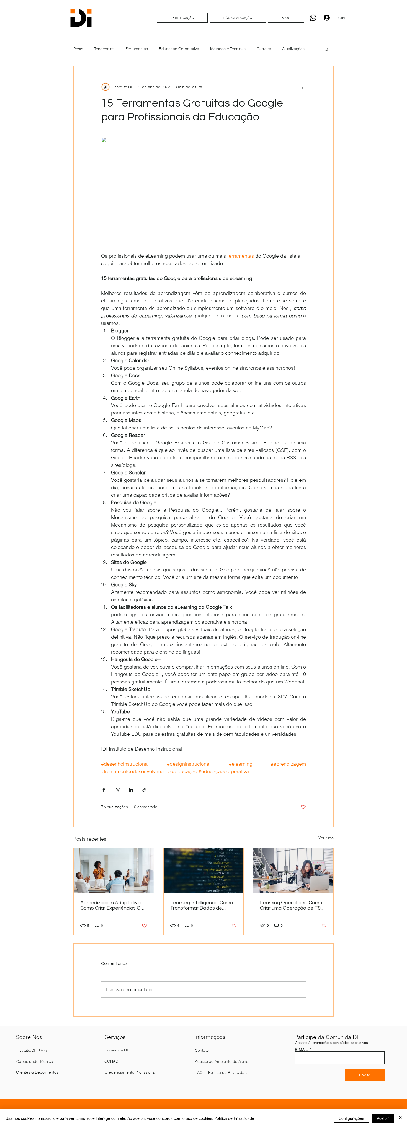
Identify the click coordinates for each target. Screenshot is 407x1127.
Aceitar (383, 1118)
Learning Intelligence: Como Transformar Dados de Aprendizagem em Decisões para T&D (202, 905)
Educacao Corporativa (179, 48)
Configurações (351, 1118)
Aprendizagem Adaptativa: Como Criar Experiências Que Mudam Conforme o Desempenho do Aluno (113, 905)
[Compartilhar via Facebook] (103, 789)
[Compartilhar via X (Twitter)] (117, 789)
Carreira (264, 48)
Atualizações (293, 48)
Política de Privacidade (234, 1118)
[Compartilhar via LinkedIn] (130, 789)
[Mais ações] (302, 87)
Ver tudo (326, 837)
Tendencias (104, 48)
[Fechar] (400, 1118)
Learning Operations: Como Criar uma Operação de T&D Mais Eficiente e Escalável (292, 905)
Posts (78, 48)
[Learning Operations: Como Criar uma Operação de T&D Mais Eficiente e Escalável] (293, 870)
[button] (326, 49)
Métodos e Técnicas (228, 48)
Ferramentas (136, 48)
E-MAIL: (302, 1049)
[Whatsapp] (313, 18)
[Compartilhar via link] (144, 789)
